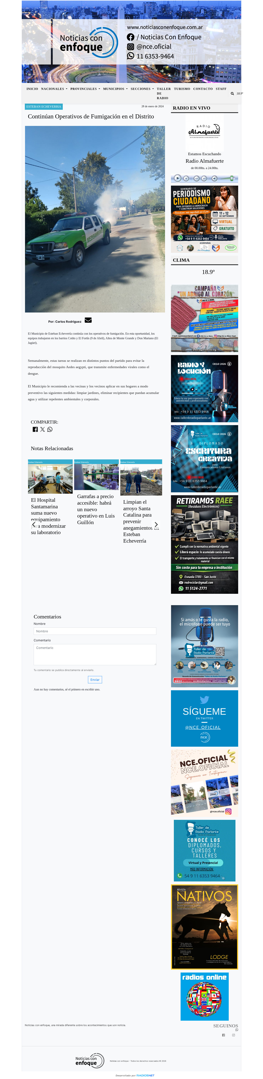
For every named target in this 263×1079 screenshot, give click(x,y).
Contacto (203, 88)
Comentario (42, 640)
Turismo (182, 88)
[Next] (156, 524)
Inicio (32, 88)
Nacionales (53, 88)
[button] (232, 93)
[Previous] (34, 524)
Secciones (141, 88)
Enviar (95, 680)
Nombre (39, 624)
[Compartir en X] (42, 430)
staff (221, 88)
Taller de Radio (164, 93)
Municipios (114, 88)
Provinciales (84, 88)
